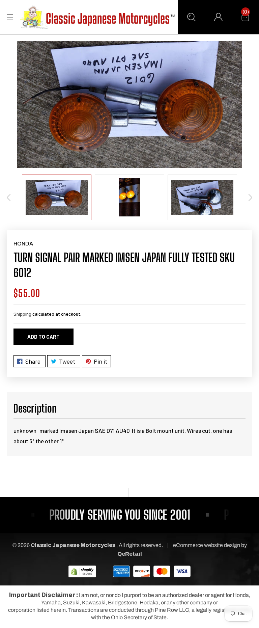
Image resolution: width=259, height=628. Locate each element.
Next (250, 197)
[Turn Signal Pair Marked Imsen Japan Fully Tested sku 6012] (129, 104)
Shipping (22, 314)
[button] (191, 17)
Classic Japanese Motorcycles (73, 545)
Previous (9, 197)
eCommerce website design (207, 545)
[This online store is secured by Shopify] (82, 571)
